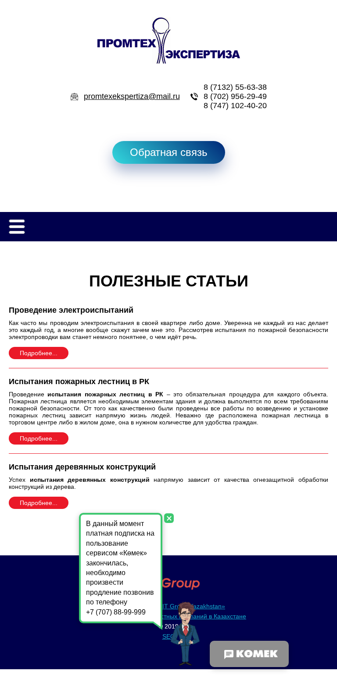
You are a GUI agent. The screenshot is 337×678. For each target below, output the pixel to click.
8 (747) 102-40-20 (235, 105)
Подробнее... (38, 353)
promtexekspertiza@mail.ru (132, 96)
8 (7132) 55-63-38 (235, 87)
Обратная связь (169, 152)
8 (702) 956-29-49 (235, 96)
